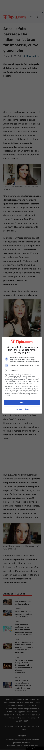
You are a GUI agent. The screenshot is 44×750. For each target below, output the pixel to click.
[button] (22, 370)
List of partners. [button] (27, 383)
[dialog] (22, 375)
